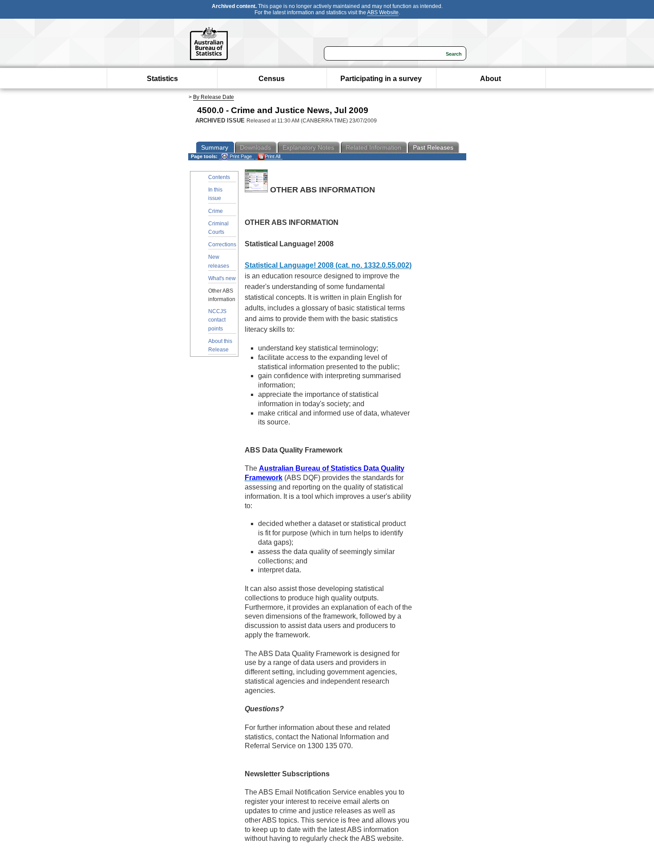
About (490, 78)
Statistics (162, 78)
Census (271, 78)
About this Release (220, 345)
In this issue (215, 194)
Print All (272, 156)
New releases (218, 261)
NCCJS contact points (217, 319)
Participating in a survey (381, 78)
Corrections (222, 244)
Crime (215, 211)
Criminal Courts (218, 227)
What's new (222, 278)
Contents (219, 177)
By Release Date (213, 97)
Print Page (240, 156)
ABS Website (383, 12)
